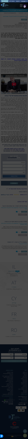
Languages (23, 1)
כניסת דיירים (11, 1)
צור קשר (17, 1)
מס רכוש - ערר (5, 1)
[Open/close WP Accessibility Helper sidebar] (1, 436)
